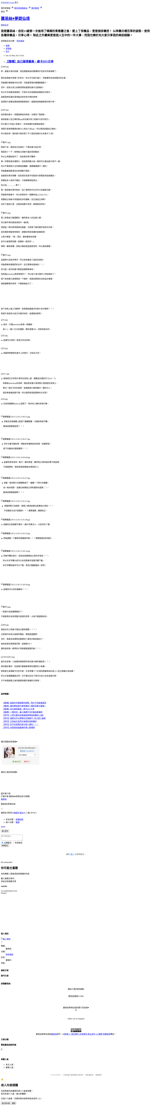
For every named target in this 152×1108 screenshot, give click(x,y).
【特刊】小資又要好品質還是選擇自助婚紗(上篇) (23, 715)
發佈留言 (5, 845)
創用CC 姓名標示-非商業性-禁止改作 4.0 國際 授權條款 (87, 1034)
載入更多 (5, 831)
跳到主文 (5, 25)
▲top (3, 826)
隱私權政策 (89, 1075)
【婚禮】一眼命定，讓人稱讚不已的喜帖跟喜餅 (22, 712)
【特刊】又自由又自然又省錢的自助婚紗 (19, 721)
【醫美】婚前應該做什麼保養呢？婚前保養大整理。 (24, 706)
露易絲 (4, 799)
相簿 (8, 46)
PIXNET (58, 1075)
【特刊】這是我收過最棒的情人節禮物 (18, 728)
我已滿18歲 (6, 1103)
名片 (8, 51)
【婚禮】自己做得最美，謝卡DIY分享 (30, 61)
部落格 (8, 49)
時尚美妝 (20, 41)
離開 (13, 1103)
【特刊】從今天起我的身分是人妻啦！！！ (20, 724)
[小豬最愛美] (76, 1010)
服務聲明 (98, 1075)
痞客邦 (16, 813)
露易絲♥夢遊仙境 (15, 18)
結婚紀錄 (19, 819)
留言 (21, 813)
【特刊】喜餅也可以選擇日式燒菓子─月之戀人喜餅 (24, 718)
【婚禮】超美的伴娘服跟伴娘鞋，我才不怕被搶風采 (24, 703)
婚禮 (17, 822)
